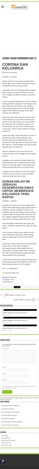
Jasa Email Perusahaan (7, 409)
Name (4, 367)
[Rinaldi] (19, 6)
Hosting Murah (5, 438)
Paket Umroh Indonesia (8, 440)
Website (4, 380)
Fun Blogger (5, 435)
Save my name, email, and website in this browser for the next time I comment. (19, 387)
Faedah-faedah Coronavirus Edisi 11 (24, 300)
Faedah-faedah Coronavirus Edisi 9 (14, 295)
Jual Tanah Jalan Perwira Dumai (10, 412)
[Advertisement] (19, 32)
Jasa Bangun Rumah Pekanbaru (10, 405)
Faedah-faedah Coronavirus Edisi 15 (15, 328)
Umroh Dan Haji (6, 443)
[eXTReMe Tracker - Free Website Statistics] (2, 461)
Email (4, 373)
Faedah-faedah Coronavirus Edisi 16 (15, 320)
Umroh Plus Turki (6, 445)
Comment (5, 348)
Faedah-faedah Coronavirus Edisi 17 (15, 313)
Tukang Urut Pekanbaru (8, 418)
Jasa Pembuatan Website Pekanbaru (12, 422)
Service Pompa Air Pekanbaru (10, 425)
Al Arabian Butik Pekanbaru (9, 415)
